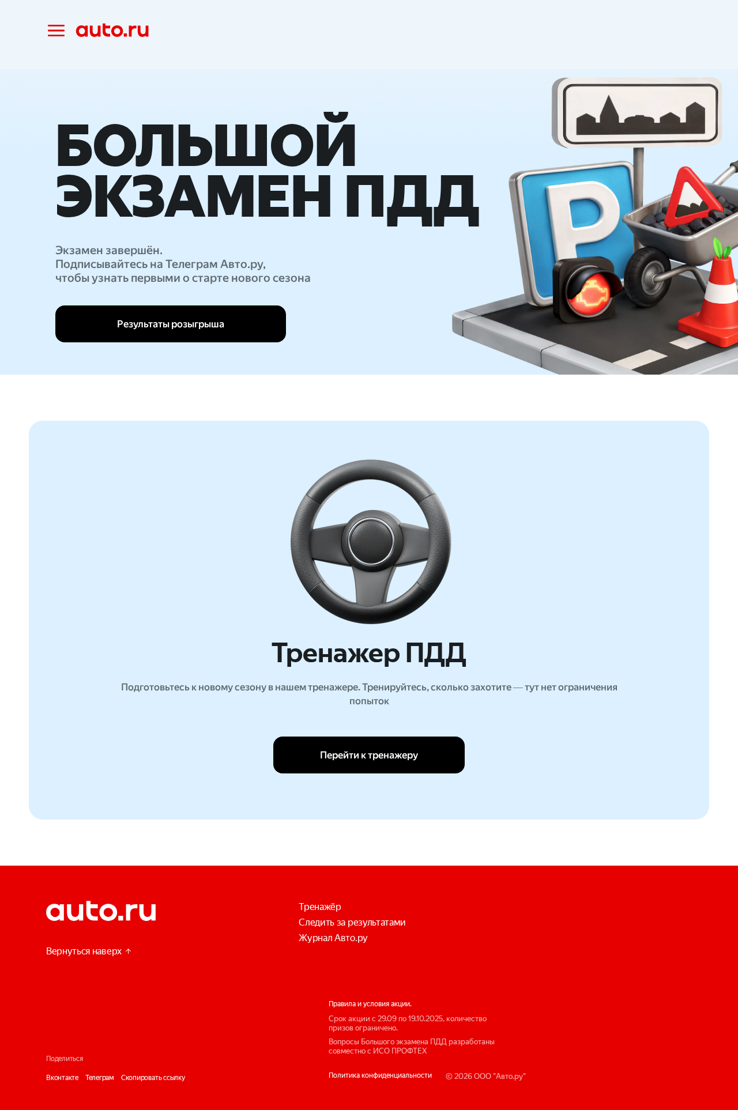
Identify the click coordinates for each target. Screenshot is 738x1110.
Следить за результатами (352, 922)
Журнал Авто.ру (333, 937)
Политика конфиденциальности (380, 1075)
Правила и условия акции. (370, 1004)
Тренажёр (320, 906)
